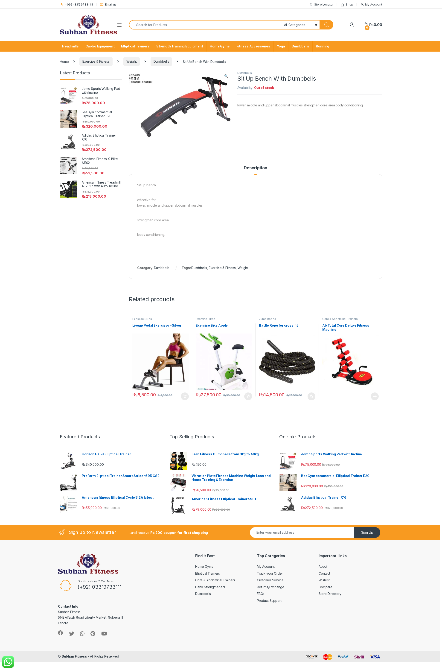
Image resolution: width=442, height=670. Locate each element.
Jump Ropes (267, 319)
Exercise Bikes (142, 319)
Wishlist (324, 580)
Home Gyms (220, 46)
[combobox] (205, 24)
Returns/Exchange (270, 587)
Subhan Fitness (74, 656)
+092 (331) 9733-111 (79, 4)
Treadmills (70, 46)
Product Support (269, 601)
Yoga (281, 46)
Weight (131, 61)
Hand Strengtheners (210, 587)
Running (322, 46)
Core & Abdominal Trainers (340, 319)
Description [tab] (255, 168)
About (323, 566)
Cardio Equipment (100, 46)
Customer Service (270, 580)
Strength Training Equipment (179, 46)
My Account (373, 4)
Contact (324, 573)
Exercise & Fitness (95, 61)
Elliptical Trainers (135, 46)
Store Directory (330, 594)
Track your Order (270, 573)
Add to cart (185, 396)
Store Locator (323, 4)
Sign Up (367, 532)
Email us (110, 4)
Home (64, 61)
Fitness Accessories (253, 46)
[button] (226, 76)
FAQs (261, 594)
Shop (349, 4)
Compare (325, 587)
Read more (375, 396)
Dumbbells (300, 46)
